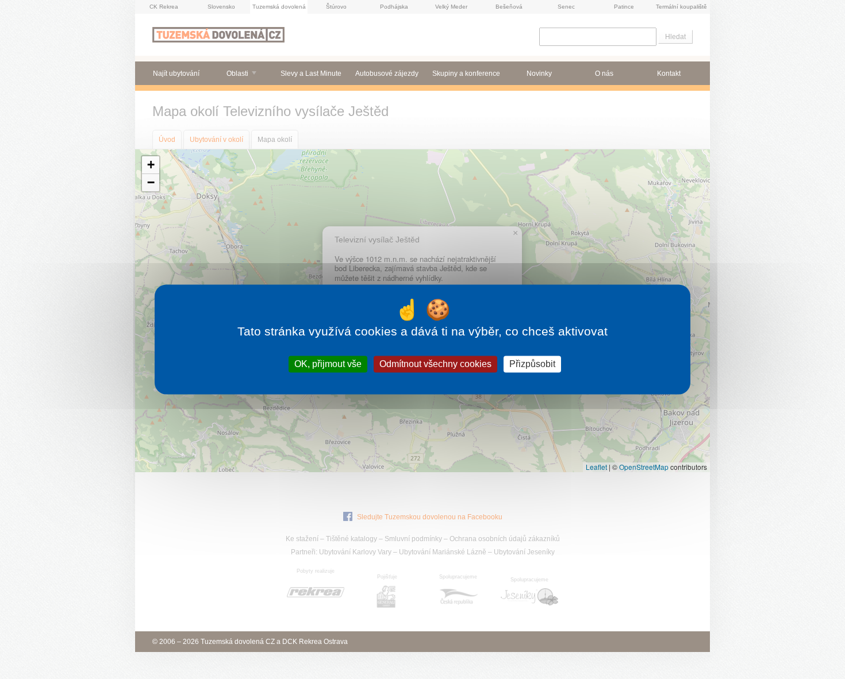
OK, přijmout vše (328, 364)
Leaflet (596, 467)
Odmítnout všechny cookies (435, 364)
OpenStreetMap (644, 467)
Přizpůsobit (532, 364)
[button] (150, 165)
